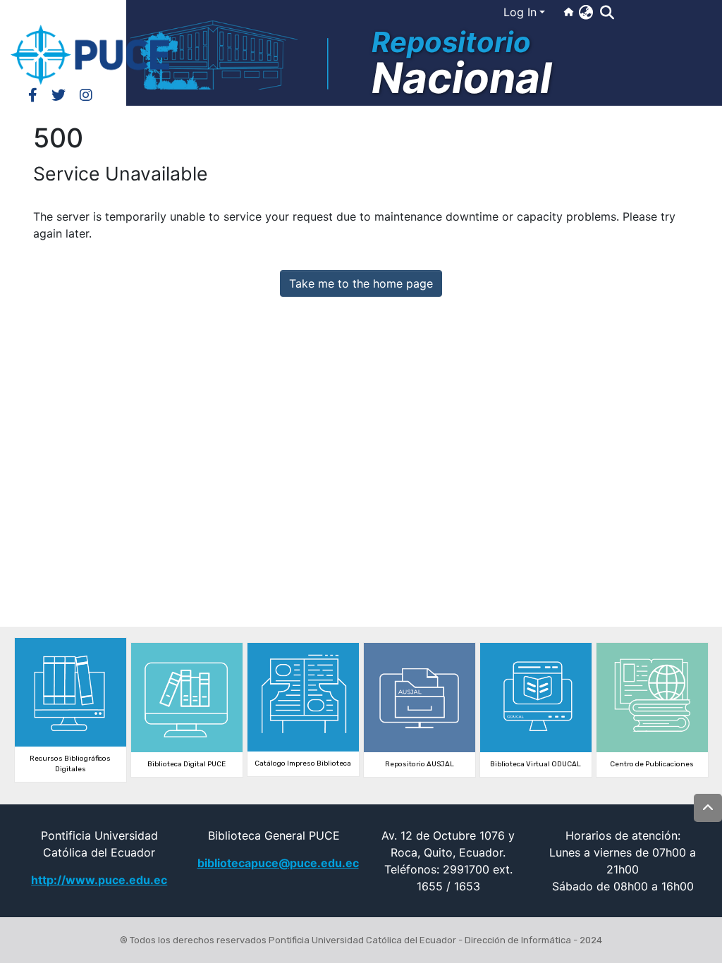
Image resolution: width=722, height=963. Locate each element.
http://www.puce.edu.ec (99, 880)
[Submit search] (606, 13)
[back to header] (708, 808)
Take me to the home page (361, 283)
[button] (585, 12)
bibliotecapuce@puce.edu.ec (278, 863)
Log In (520, 12)
